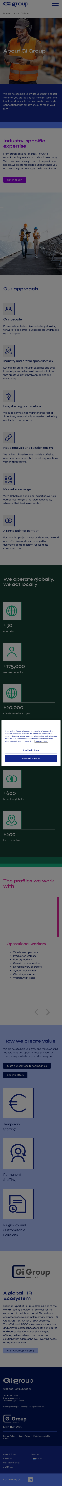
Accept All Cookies (31, 758)
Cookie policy (41, 741)
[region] (30, 743)
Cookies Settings (31, 750)
